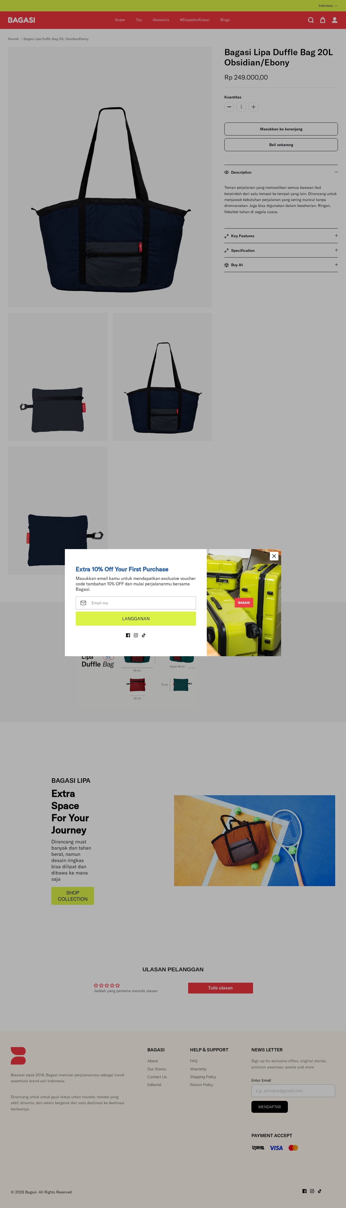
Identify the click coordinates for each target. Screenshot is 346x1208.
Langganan (136, 618)
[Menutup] (274, 556)
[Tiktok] (144, 635)
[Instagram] (136, 635)
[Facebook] (128, 635)
